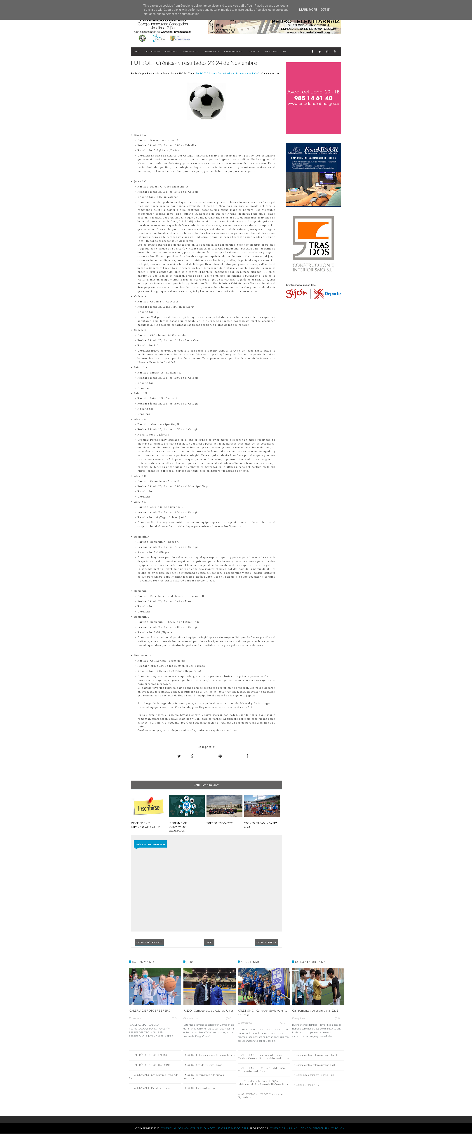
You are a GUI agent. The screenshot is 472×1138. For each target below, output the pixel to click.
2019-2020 (202, 73)
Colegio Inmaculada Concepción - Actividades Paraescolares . (204, 1128)
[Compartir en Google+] (193, 756)
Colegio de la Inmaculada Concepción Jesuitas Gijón (306, 1128)
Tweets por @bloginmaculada (301, 285)
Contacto (254, 51)
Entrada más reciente (149, 942)
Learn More (308, 9)
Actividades (152, 51)
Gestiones (271, 51)
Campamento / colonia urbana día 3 (315, 1064)
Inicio (136, 51)
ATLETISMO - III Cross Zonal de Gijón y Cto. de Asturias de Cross (262, 1069)
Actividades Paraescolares (237, 73)
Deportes (170, 51)
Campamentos (190, 51)
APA (284, 51)
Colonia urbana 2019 (307, 1084)
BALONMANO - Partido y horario (151, 1087)
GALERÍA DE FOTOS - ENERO (150, 1054)
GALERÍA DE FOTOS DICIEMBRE (152, 1064)
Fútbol (256, 73)
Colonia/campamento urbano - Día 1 (316, 1074)
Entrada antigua (266, 942)
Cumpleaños (211, 51)
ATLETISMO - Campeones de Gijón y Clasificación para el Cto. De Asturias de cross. (263, 1056)
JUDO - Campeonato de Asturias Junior (208, 1010)
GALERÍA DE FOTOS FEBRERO (149, 1010)
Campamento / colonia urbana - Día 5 (315, 1010)
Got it (325, 9)
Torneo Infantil (233, 51)
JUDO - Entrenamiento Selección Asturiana (211, 1054)
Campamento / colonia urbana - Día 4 (316, 1054)
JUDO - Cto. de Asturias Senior (204, 1064)
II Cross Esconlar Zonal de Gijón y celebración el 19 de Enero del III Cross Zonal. (263, 1083)
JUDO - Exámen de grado (201, 1087)
